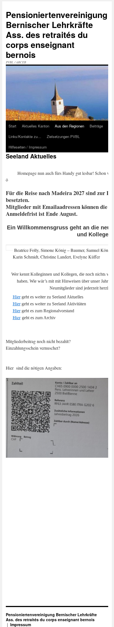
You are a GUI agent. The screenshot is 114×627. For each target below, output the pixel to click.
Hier (16, 297)
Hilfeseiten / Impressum (28, 147)
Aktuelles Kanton (35, 126)
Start (12, 126)
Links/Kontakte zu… (25, 136)
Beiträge (96, 126)
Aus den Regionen (69, 126)
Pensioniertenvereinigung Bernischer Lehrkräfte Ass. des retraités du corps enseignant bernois (56, 34)
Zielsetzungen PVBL (63, 136)
